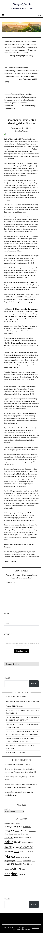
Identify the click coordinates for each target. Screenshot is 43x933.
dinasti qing (9, 834)
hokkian (24, 842)
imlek (8, 847)
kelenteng (26, 847)
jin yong (15, 847)
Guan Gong (7, 163)
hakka (9, 842)
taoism (7, 869)
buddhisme (27, 827)
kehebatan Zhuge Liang (25, 469)
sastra (33, 861)
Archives (7, 809)
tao (32, 864)
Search (8, 678)
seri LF (7, 864)
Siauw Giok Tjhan (20, 864)
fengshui (9, 837)
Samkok (13, 561)
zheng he (21, 874)
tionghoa (11, 874)
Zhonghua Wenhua (21, 131)
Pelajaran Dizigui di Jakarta (14, 706)
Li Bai (30, 851)
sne (29, 863)
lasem (25, 851)
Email (7, 624)
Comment (9, 582)
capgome (10, 830)
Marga (10, 856)
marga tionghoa (10, 861)
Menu (38, 15)
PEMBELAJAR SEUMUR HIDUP (16, 697)
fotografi (27, 837)
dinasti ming (32, 831)
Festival (16, 837)
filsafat (21, 837)
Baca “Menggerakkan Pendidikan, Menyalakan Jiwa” (22, 701)
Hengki (17, 842)
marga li (18, 857)
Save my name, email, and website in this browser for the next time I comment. (22, 645)
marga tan (26, 857)
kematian (9, 851)
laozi (21, 851)
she (12, 864)
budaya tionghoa (13, 826)
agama (7, 823)
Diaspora (24, 830)
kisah (16, 851)
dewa (17, 831)
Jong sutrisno (9, 792)
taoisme (15, 868)
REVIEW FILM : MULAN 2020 (15, 753)
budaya (18, 823)
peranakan (19, 860)
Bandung (12, 823)
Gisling (18, 552)
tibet (23, 869)
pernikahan (27, 861)
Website (7, 634)
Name (7, 613)
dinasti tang (24, 834)
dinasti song (17, 834)
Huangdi (30, 842)
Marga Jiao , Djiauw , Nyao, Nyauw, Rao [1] (20, 772)
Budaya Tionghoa (21, 5)
